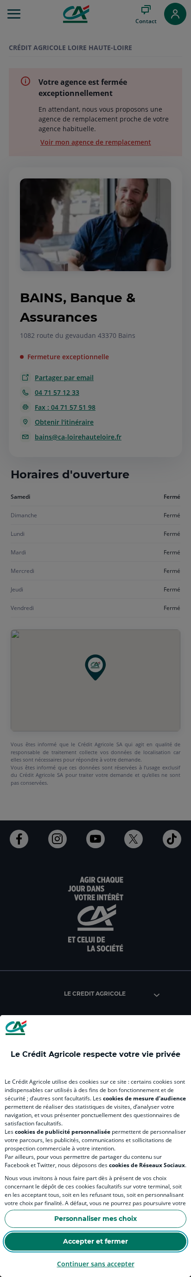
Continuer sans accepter (95, 1263)
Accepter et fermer (95, 1241)
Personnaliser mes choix (95, 1218)
